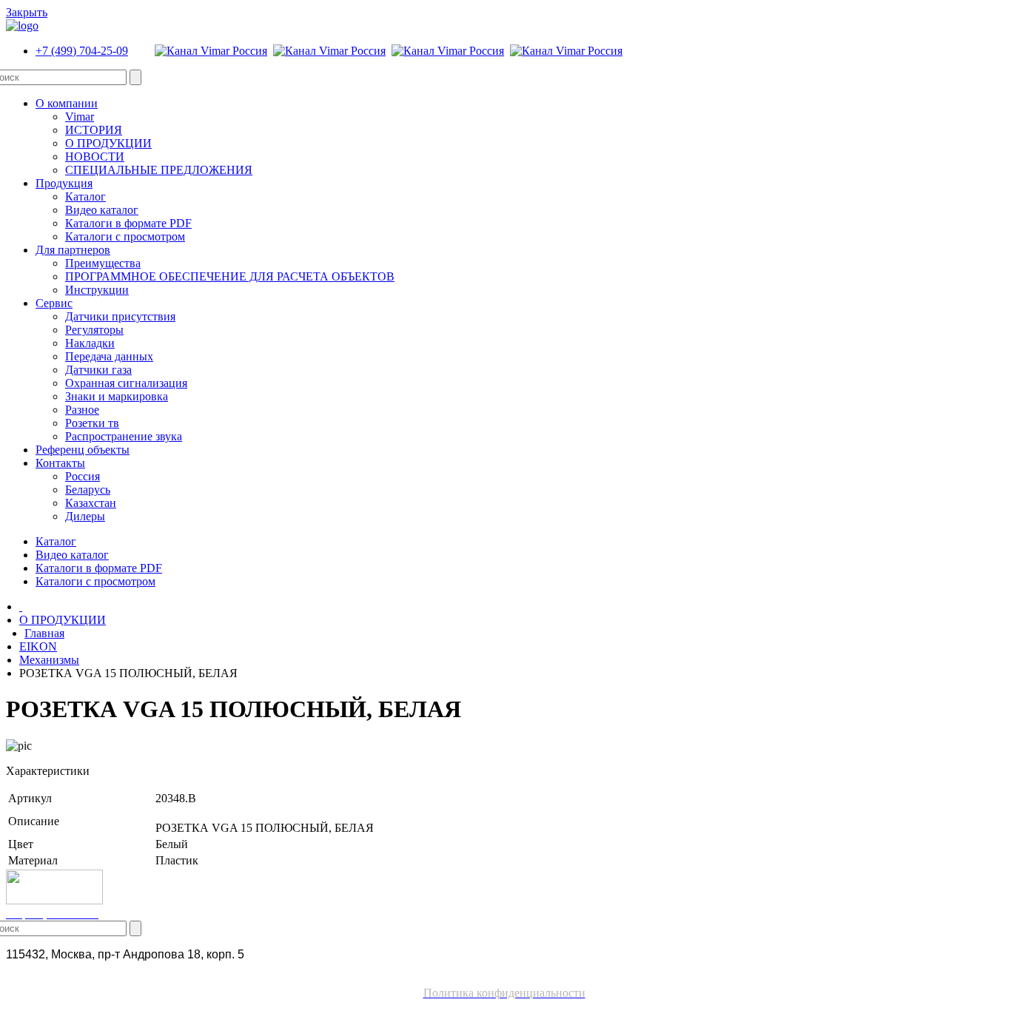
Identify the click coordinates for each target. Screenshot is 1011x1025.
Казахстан (90, 503)
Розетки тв (92, 423)
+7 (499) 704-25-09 (82, 50)
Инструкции (97, 289)
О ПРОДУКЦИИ (108, 143)
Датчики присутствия (120, 316)
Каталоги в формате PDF (128, 223)
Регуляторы (94, 329)
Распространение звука (123, 436)
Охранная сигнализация (126, 383)
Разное (82, 409)
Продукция (64, 183)
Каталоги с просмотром (125, 236)
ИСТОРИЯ (93, 130)
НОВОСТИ (94, 156)
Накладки (90, 343)
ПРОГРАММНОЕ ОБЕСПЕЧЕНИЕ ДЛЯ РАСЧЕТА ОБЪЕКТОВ (229, 276)
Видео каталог (101, 210)
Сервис (54, 303)
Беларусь (87, 489)
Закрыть (26, 12)
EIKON (38, 646)
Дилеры (85, 516)
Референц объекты (83, 449)
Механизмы (49, 659)
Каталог (85, 196)
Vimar (79, 116)
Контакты (60, 463)
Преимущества (103, 263)
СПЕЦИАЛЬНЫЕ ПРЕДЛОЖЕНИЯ (158, 170)
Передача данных (109, 356)
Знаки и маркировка (116, 396)
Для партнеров (73, 249)
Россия (82, 476)
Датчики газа (98, 369)
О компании (67, 103)
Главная (44, 633)
